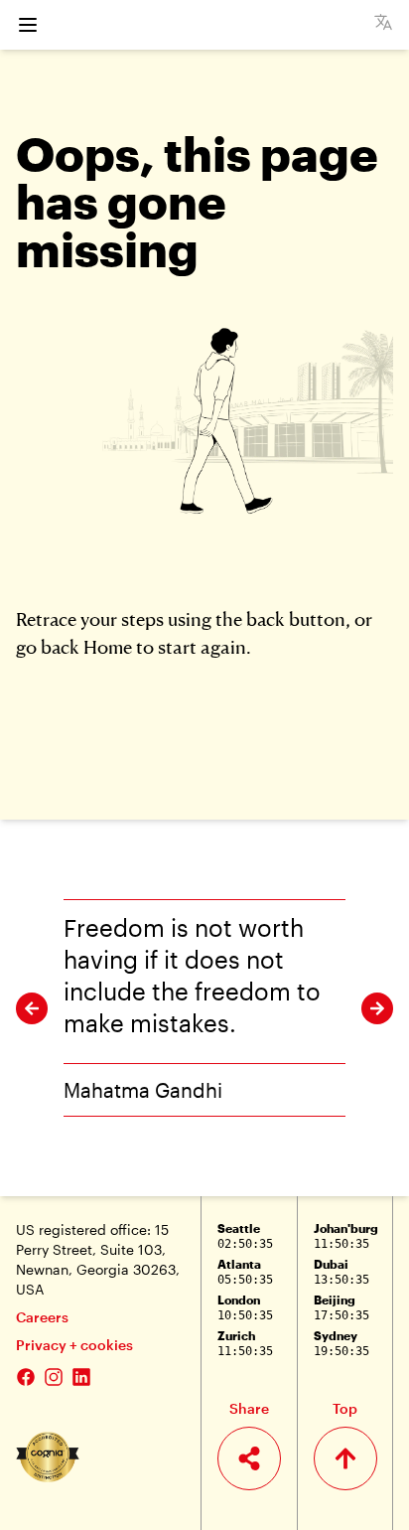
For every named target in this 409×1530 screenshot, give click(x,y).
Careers (42, 1316)
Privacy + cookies (74, 1344)
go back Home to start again (131, 646)
